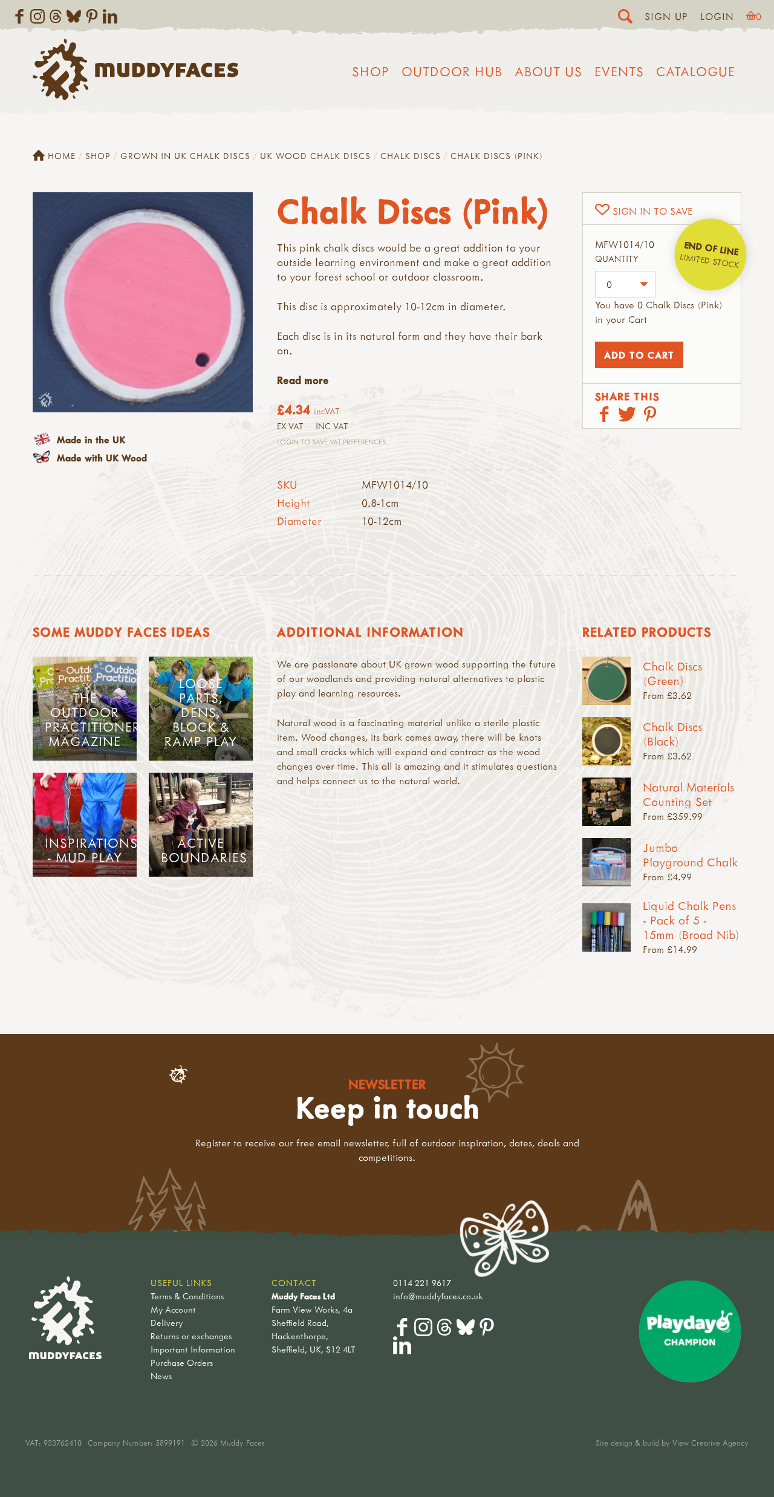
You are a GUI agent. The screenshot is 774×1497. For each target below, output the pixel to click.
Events (619, 71)
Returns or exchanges (191, 1336)
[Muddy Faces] (135, 96)
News (161, 1376)
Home (62, 155)
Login (717, 16)
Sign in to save (652, 211)
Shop (370, 71)
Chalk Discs (410, 155)
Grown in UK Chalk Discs (185, 155)
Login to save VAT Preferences (331, 441)
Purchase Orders (182, 1362)
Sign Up (666, 16)
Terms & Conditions (187, 1296)
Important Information (193, 1349)
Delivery (167, 1322)
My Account (173, 1309)
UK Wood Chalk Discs (315, 155)
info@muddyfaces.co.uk (438, 1296)
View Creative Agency (710, 1442)
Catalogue (695, 71)
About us (548, 71)
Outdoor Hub (452, 71)
